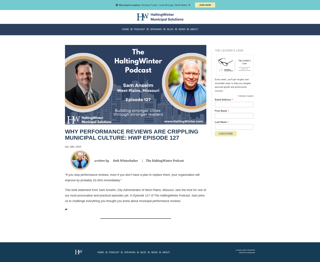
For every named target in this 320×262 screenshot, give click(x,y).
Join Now (205, 5)
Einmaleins (251, 252)
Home (125, 29)
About (194, 29)
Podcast (139, 29)
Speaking (156, 29)
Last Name (222, 122)
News (181, 29)
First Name (222, 110)
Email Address (224, 99)
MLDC (170, 29)
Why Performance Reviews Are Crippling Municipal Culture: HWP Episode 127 (131, 134)
